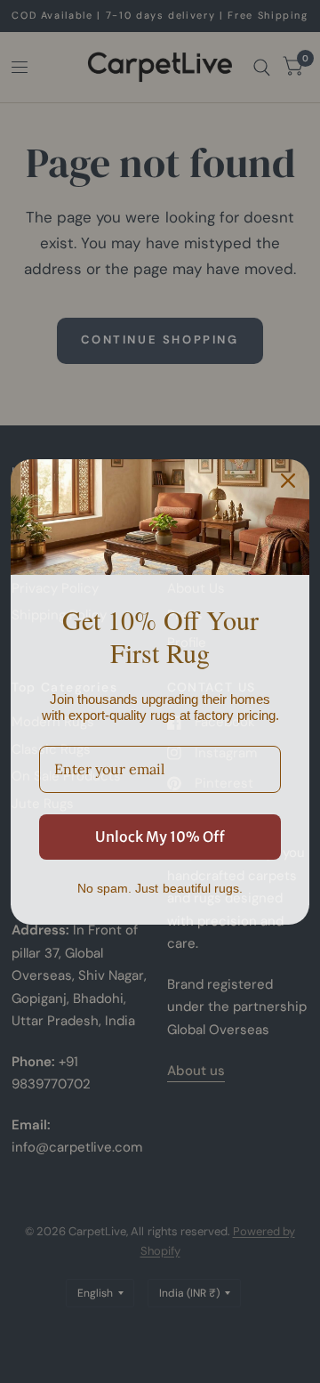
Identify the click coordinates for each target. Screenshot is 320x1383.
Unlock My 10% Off (160, 836)
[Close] (288, 480)
